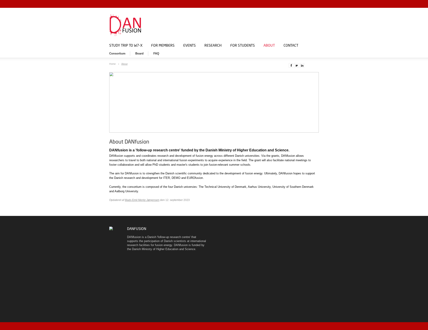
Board (139, 53)
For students (242, 45)
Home (112, 64)
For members (163, 45)
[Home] (160, 25)
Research (213, 45)
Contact (291, 45)
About (269, 45)
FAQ (156, 53)
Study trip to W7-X (125, 45)
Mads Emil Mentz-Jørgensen (142, 200)
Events (189, 45)
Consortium (117, 53)
